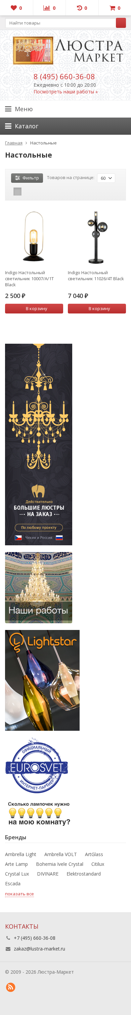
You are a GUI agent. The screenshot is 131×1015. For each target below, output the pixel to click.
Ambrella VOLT (60, 854)
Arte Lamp (16, 864)
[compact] (38, 191)
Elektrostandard (84, 874)
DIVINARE (47, 874)
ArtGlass (94, 854)
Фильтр (31, 178)
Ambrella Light (20, 854)
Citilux (97, 864)
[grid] (17, 191)
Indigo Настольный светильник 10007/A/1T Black (29, 278)
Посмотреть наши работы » (66, 91)
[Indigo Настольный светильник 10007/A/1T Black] (34, 236)
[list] (28, 191)
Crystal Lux (17, 874)
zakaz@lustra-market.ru (39, 948)
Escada (12, 883)
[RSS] (10, 987)
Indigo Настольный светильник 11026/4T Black (96, 275)
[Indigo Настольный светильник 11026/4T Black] (97, 236)
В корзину (36, 308)
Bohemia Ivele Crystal (59, 864)
